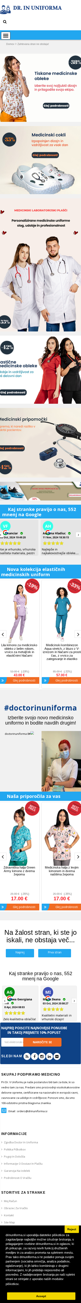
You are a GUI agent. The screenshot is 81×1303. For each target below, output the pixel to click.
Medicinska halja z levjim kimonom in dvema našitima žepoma (62, 871)
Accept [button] (41, 1296)
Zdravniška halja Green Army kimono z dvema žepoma (19, 871)
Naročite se (42, 1042)
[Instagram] (41, 1056)
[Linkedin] (49, 1056)
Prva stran (54, 952)
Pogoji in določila (14, 1156)
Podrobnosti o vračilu (17, 1178)
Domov (10, 44)
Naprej (20, 952)
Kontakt (9, 1215)
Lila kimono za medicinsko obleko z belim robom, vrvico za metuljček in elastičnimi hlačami (19, 650)
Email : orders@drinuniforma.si (28, 1111)
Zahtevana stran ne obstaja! (33, 44)
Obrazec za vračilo (16, 1208)
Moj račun (10, 1201)
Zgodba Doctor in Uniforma (21, 1142)
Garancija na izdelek (17, 1171)
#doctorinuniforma (40, 708)
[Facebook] (34, 1056)
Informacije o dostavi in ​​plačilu (23, 1163)
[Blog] (27, 1056)
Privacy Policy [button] (30, 1284)
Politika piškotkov (15, 1149)
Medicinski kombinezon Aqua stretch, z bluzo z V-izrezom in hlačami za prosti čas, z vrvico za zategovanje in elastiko (62, 652)
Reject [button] (71, 1229)
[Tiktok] (56, 1056)
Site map (9, 1222)
